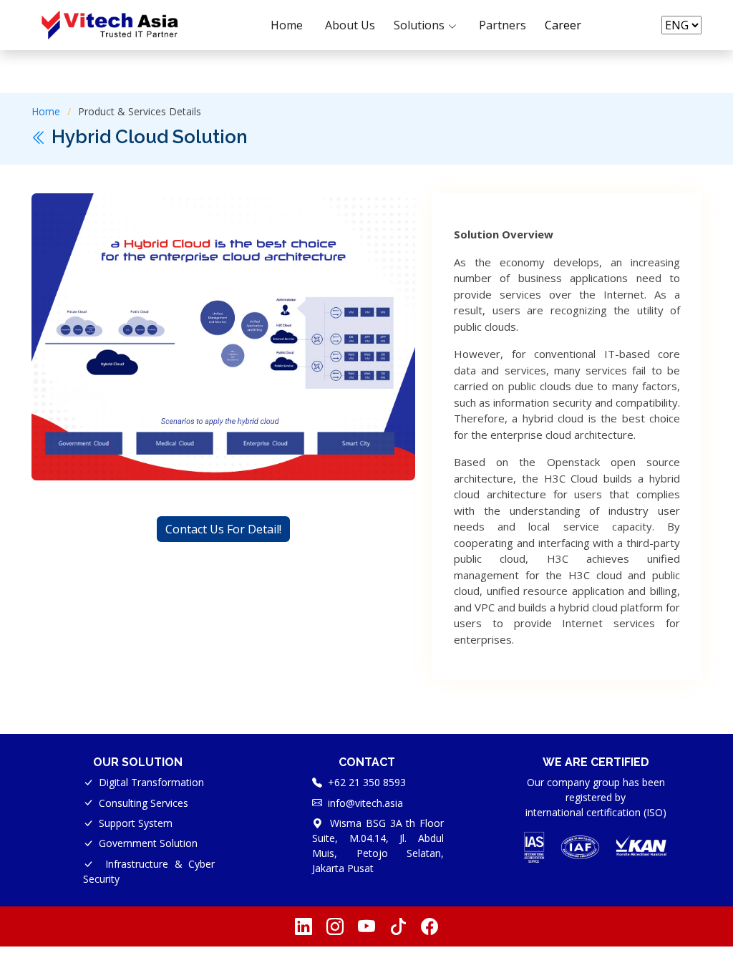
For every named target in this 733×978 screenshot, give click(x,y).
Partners (502, 25)
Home (287, 25)
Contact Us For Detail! (223, 529)
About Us (350, 25)
